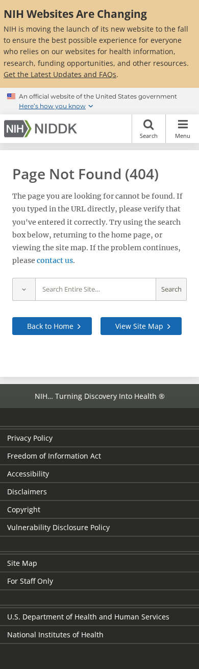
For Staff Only (30, 581)
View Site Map (139, 326)
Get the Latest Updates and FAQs (60, 74)
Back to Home (50, 326)
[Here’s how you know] (99, 101)
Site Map (22, 563)
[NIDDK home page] (42, 128)
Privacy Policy (30, 438)
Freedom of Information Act (54, 456)
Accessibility (28, 474)
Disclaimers (27, 491)
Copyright (23, 509)
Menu (182, 135)
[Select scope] (23, 289)
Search (149, 135)
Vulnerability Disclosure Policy (58, 527)
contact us (55, 260)
